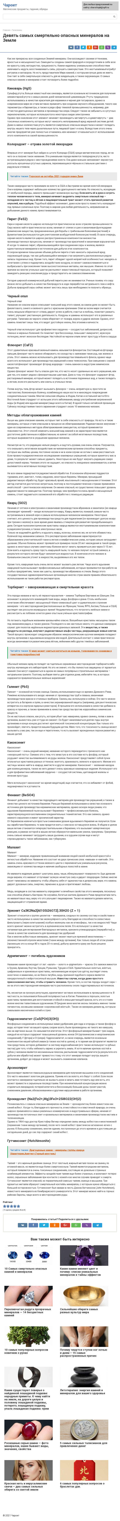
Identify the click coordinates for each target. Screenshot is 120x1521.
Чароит (10, 5)
